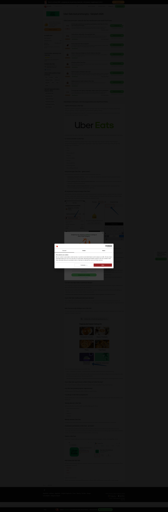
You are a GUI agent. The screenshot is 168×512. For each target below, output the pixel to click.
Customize (83, 265)
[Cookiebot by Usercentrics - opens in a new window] (106, 246)
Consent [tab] (64, 250)
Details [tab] (84, 250)
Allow (102, 265)
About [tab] (103, 250)
